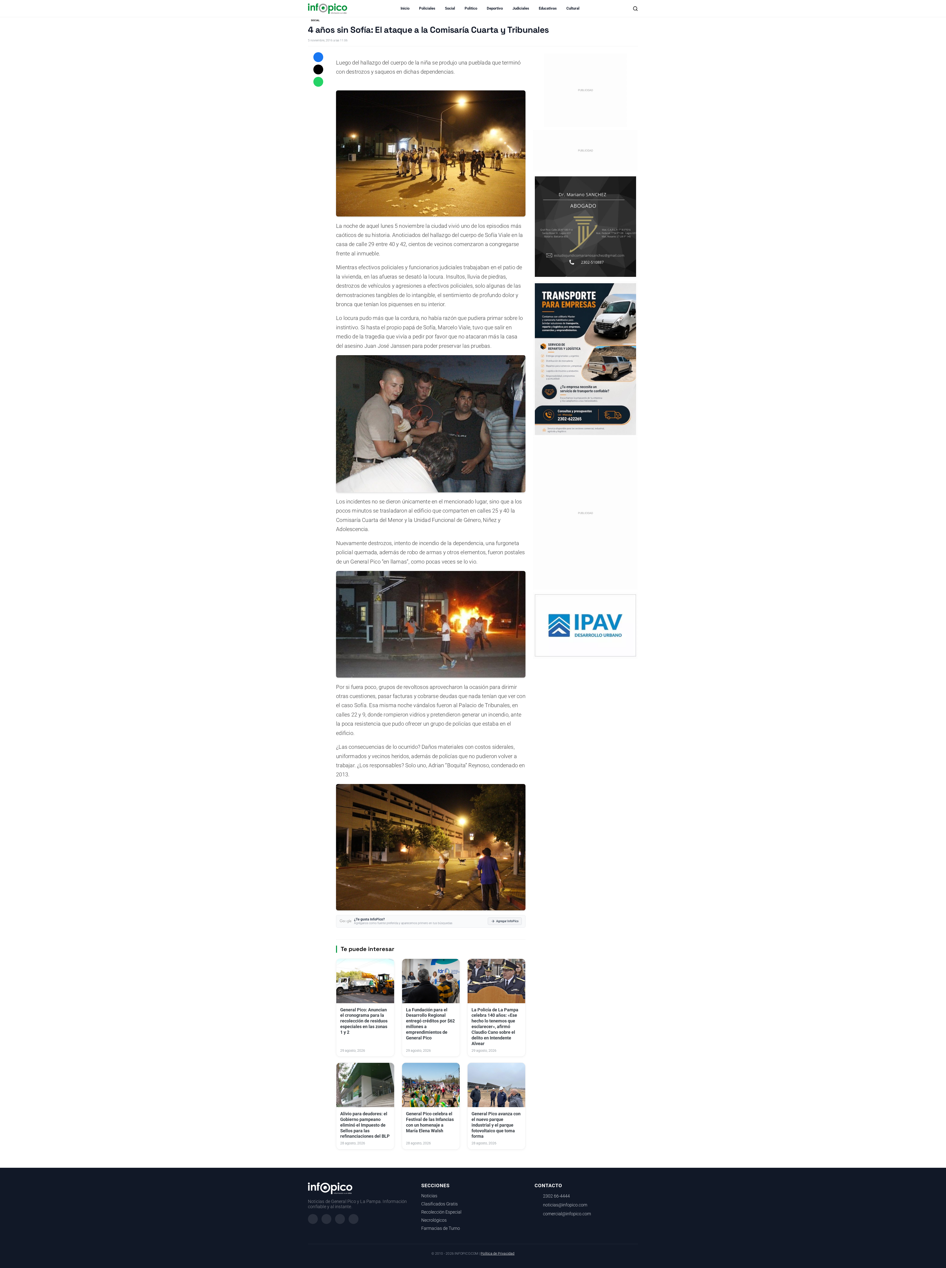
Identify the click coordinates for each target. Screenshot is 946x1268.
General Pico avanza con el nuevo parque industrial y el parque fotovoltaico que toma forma (496, 1125)
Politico (471, 8)
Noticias (429, 1195)
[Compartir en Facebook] (318, 57)
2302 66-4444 (556, 1196)
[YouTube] (353, 1219)
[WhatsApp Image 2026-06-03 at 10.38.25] (585, 359)
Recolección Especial (441, 1212)
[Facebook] (313, 1219)
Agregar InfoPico (507, 921)
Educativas (548, 8)
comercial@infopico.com (567, 1213)
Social (450, 8)
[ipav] (585, 625)
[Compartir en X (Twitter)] (318, 69)
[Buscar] (635, 8)
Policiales (427, 8)
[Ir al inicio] (327, 8)
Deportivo (495, 8)
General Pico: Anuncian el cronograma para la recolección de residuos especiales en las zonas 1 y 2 (364, 1021)
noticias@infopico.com (565, 1204)
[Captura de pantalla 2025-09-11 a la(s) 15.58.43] (585, 226)
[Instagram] (326, 1219)
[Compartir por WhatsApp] (318, 82)
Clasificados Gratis (439, 1203)
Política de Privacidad (497, 1253)
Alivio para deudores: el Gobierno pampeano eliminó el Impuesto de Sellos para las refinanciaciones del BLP (365, 1125)
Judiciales (520, 8)
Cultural (572, 8)
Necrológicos (434, 1220)
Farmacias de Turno (440, 1228)
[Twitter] (340, 1219)
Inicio (405, 8)
